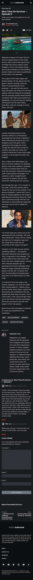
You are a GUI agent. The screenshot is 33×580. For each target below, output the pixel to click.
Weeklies (8, 25)
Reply (4, 420)
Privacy (4, 558)
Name (4, 472)
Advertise (5, 555)
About (4, 548)
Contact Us (5, 552)
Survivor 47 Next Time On (16, 322)
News (4, 317)
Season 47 (5, 322)
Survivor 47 (25, 317)
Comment (5, 448)
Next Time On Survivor (13, 317)
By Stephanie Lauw (11, 23)
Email (4, 480)
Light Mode (28, 30)
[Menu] (4, 3)
